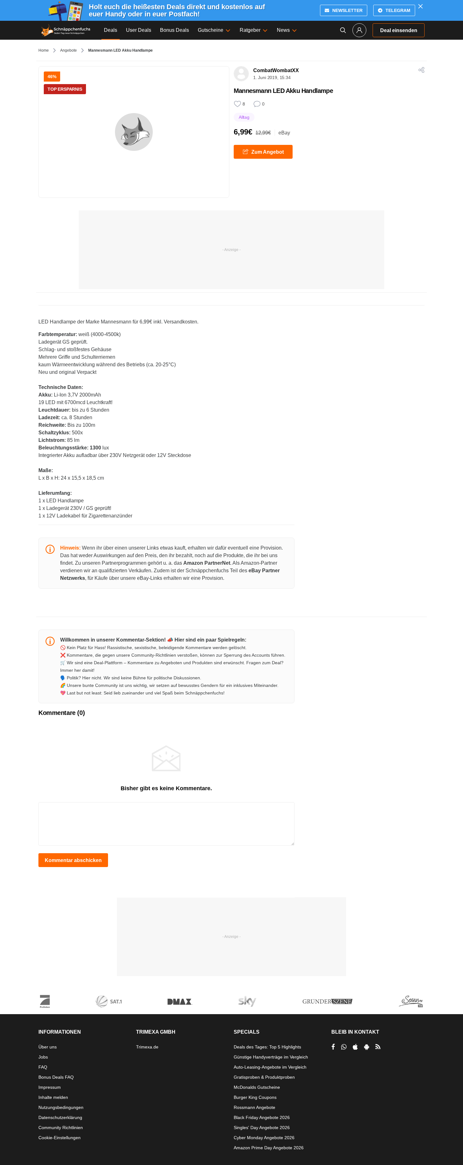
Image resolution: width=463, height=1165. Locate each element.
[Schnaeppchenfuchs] (65, 30)
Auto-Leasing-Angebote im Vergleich (270, 1067)
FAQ (42, 1067)
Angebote (68, 50)
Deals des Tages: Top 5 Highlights (267, 1046)
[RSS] (377, 1047)
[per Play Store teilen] (366, 1047)
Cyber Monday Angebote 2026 (264, 1137)
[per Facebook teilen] (333, 1047)
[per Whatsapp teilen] (343, 1047)
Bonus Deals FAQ (56, 1077)
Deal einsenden (398, 30)
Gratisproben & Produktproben (264, 1077)
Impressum (49, 1087)
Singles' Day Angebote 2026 (262, 1127)
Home (43, 50)
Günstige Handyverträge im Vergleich (271, 1056)
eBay (284, 132)
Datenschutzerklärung (60, 1117)
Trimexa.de (147, 1046)
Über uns (47, 1046)
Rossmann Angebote (254, 1107)
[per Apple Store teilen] (355, 1047)
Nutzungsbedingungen (60, 1107)
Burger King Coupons (255, 1097)
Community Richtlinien (60, 1127)
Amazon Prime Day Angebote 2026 (269, 1147)
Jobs (43, 1056)
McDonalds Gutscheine (257, 1087)
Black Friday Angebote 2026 (262, 1117)
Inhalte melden (53, 1097)
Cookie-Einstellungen (59, 1137)
